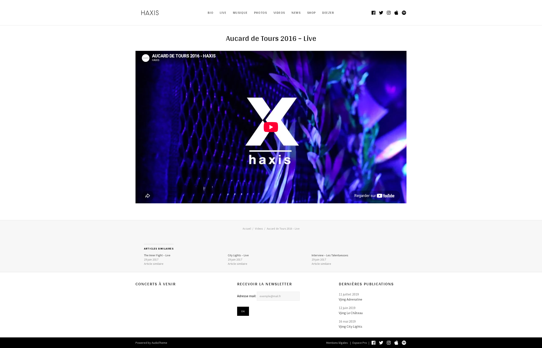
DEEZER (328, 13)
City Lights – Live (238, 255)
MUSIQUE (240, 13)
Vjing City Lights (350, 326)
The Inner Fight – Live (157, 255)
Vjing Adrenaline (350, 299)
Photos (260, 13)
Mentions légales (337, 343)
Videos (279, 13)
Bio (210, 13)
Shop (311, 13)
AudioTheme (159, 343)
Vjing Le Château (351, 313)
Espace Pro (360, 343)
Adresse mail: (247, 296)
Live (223, 13)
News (296, 13)
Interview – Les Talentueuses (330, 255)
